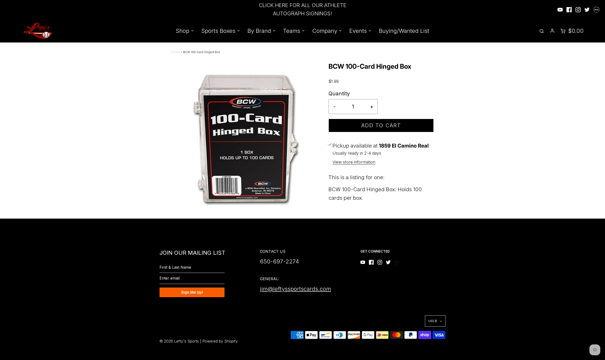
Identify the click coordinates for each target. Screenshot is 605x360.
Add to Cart (381, 125)
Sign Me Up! (192, 292)
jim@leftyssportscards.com (295, 288)
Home (175, 52)
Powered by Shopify (220, 341)
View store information (354, 162)
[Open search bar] (541, 30)
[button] (435, 320)
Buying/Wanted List (404, 30)
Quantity (339, 93)
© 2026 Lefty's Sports (179, 341)
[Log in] (552, 30)
